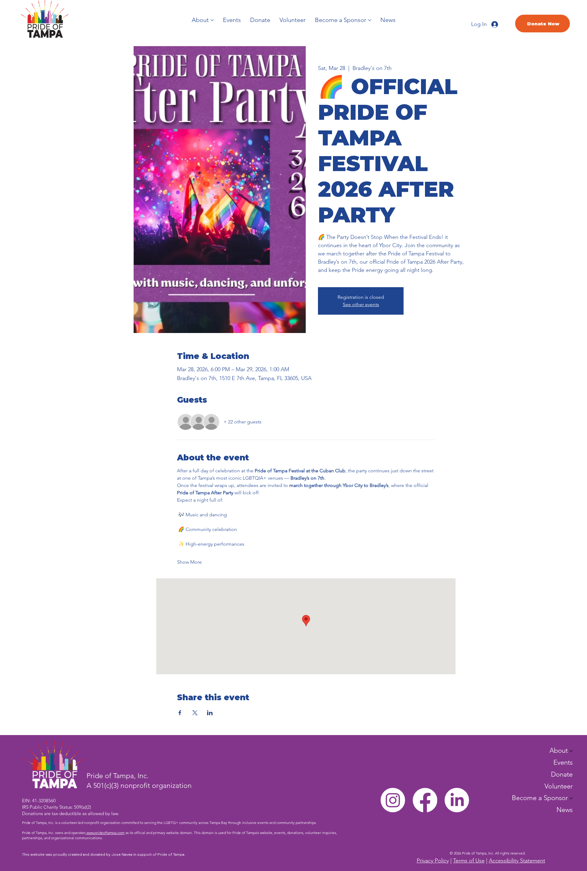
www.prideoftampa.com (105, 832)
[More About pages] (212, 20)
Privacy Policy (433, 860)
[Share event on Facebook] (180, 712)
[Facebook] (425, 800)
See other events (361, 304)
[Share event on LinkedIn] (210, 712)
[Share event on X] (195, 712)
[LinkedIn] (457, 800)
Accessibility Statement (517, 860)
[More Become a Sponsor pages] (369, 20)
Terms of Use (469, 860)
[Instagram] (393, 800)
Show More (189, 562)
